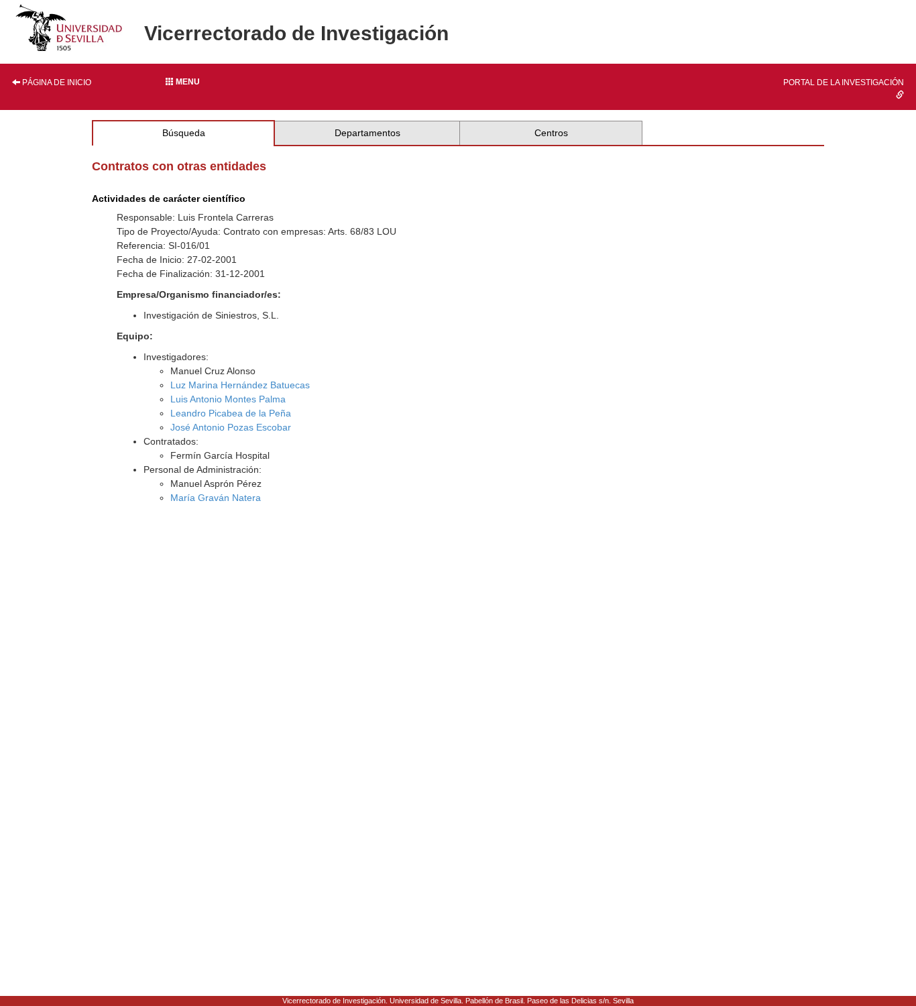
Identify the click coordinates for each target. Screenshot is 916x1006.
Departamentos (367, 132)
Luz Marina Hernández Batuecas (240, 385)
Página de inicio (55, 82)
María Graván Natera (215, 497)
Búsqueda (183, 132)
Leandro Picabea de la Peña (230, 413)
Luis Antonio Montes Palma (228, 399)
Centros (551, 132)
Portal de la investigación (843, 82)
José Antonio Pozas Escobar (230, 427)
